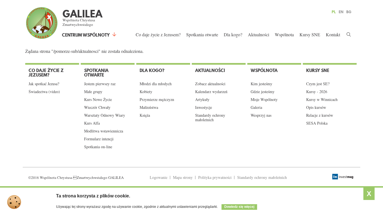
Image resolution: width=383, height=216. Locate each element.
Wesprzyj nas (261, 115)
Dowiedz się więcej (239, 207)
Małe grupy (93, 91)
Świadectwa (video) (44, 91)
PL (334, 11)
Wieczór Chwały (97, 107)
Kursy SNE (309, 34)
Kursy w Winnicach (322, 99)
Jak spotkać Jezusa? (44, 84)
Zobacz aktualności (210, 84)
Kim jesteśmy (261, 84)
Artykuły (202, 99)
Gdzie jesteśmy (262, 91)
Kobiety (146, 91)
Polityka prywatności (215, 177)
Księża (145, 115)
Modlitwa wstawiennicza (103, 131)
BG (348, 11)
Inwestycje (203, 107)
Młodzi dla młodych (156, 84)
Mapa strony (183, 177)
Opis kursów (316, 107)
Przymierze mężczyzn (157, 99)
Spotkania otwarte (202, 34)
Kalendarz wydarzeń (211, 91)
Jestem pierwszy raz (100, 84)
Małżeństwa (149, 107)
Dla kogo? (233, 34)
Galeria (256, 107)
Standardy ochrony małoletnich (210, 117)
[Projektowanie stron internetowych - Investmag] (343, 176)
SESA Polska (316, 123)
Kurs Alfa (92, 123)
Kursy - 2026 (316, 91)
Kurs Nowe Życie (98, 99)
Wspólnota (284, 34)
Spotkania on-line (98, 147)
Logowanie (158, 177)
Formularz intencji (99, 139)
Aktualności (258, 34)
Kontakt (333, 34)
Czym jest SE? (317, 84)
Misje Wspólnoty (264, 99)
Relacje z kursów (319, 115)
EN (341, 11)
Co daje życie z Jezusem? (158, 34)
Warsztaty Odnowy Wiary (104, 115)
